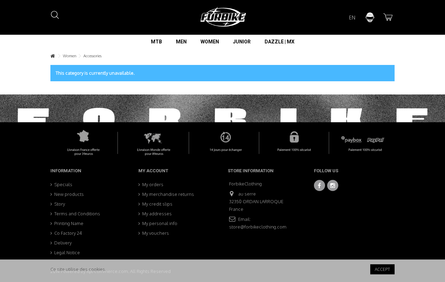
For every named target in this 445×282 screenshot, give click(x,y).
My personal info (159, 223)
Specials (63, 184)
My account (153, 170)
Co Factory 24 (68, 233)
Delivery (63, 243)
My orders (152, 184)
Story (59, 204)
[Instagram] (332, 185)
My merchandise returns (168, 194)
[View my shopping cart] (387, 17)
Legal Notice (67, 252)
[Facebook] (319, 185)
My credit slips (157, 204)
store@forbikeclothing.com (257, 227)
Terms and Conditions (77, 213)
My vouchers (155, 233)
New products (69, 194)
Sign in (370, 17)
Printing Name (68, 223)
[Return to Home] (52, 56)
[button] (156, 42)
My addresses (157, 213)
